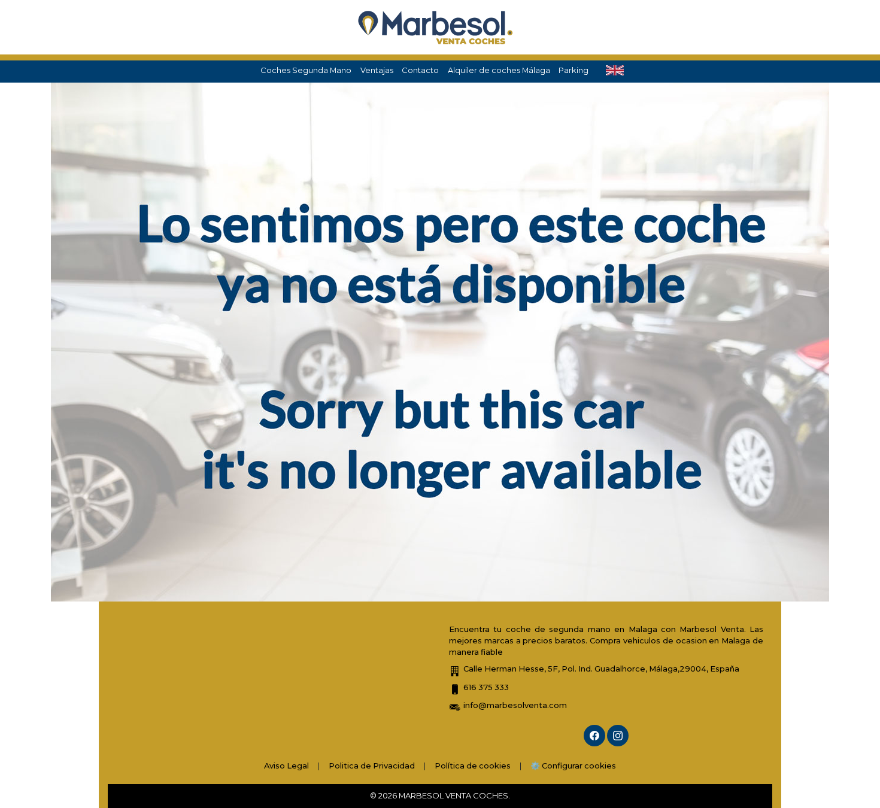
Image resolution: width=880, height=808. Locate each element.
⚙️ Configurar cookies (573, 765)
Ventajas (376, 70)
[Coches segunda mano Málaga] (436, 27)
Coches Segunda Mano (305, 70)
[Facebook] (594, 735)
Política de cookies (473, 765)
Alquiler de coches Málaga (499, 70)
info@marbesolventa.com (515, 705)
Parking (573, 70)
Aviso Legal (286, 765)
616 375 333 (486, 687)
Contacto (420, 70)
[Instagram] (618, 735)
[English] (615, 70)
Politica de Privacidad (372, 765)
